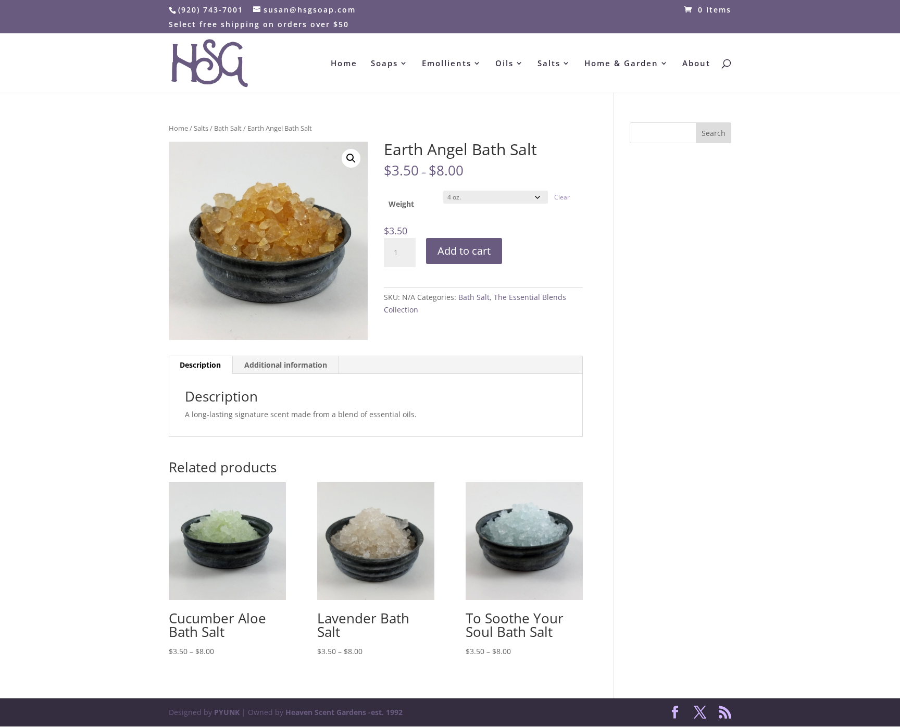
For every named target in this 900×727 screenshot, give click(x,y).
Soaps (384, 63)
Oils (504, 63)
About (696, 63)
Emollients (446, 63)
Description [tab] (200, 365)
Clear (562, 197)
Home (344, 63)
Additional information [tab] (285, 365)
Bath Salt (228, 128)
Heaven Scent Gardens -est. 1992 (344, 712)
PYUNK (227, 712)
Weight (401, 204)
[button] (351, 158)
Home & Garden (621, 63)
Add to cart (464, 251)
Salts (549, 63)
